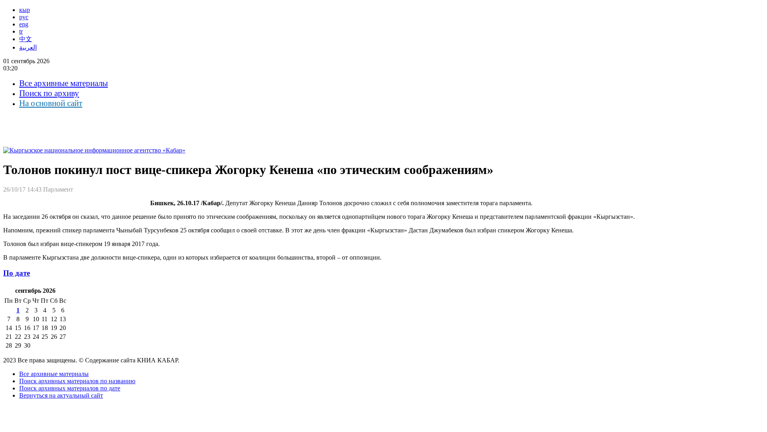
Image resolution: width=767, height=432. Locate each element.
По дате (16, 273)
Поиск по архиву (49, 93)
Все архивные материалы (63, 83)
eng (23, 24)
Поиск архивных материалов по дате (69, 388)
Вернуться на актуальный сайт (61, 395)
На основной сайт (50, 103)
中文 (25, 39)
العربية (28, 47)
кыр (24, 9)
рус (23, 17)
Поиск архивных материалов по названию (77, 381)
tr (21, 31)
